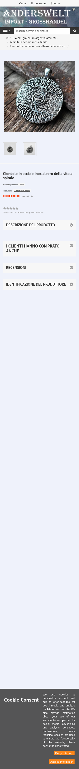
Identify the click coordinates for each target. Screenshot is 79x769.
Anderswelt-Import (22, 190)
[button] (39, 248)
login (56, 3)
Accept (69, 753)
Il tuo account (39, 3)
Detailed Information (61, 761)
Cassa (22, 3)
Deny (58, 753)
